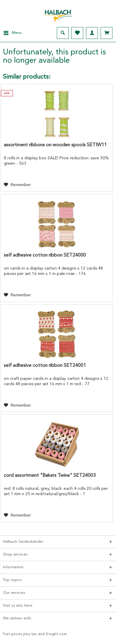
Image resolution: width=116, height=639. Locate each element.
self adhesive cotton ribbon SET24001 (45, 365)
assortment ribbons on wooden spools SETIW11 (55, 145)
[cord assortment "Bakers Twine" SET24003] (57, 444)
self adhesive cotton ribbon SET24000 (45, 255)
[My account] (92, 33)
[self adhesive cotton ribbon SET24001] (57, 334)
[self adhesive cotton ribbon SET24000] (57, 224)
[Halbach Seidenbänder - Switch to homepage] (58, 15)
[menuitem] (11, 33)
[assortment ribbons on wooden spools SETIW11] (57, 114)
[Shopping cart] (106, 33)
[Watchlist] (77, 33)
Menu (17, 33)
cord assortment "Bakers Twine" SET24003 (50, 475)
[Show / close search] (63, 33)
